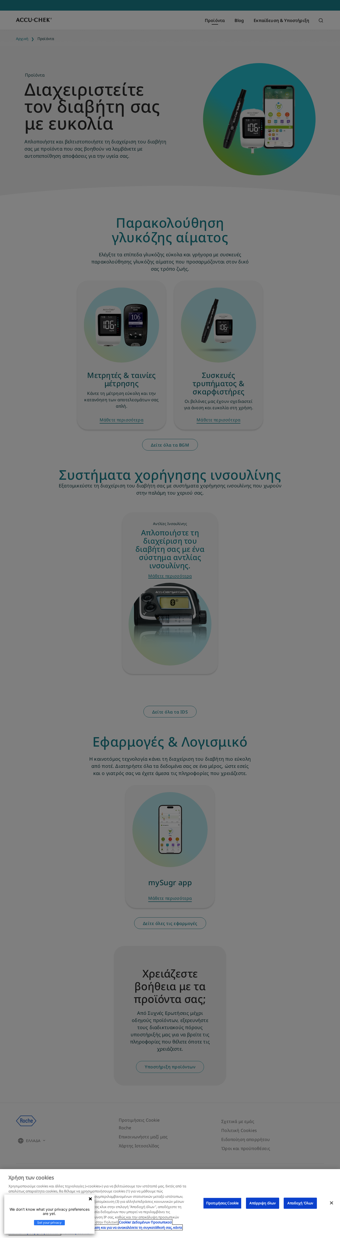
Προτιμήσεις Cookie (222, 1203)
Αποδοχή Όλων (300, 1203)
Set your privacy (49, 1222)
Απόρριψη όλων (262, 1203)
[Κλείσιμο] (331, 1203)
